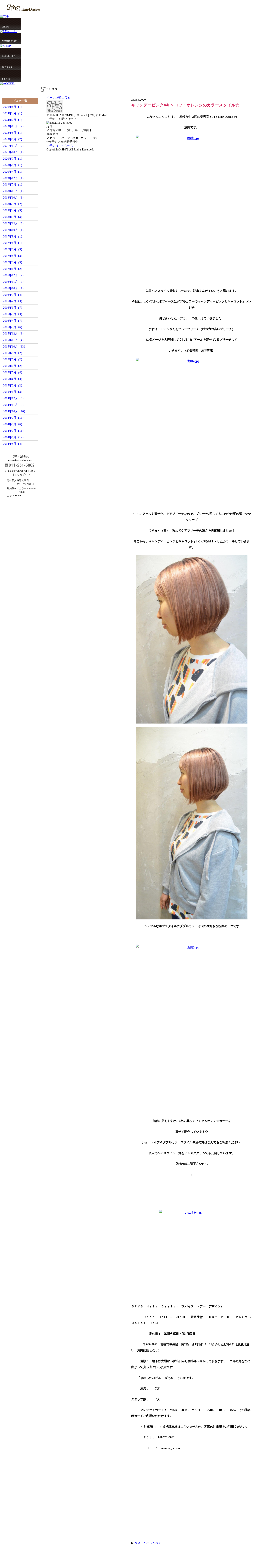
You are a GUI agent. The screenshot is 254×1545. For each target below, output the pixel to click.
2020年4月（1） (13, 171)
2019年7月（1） (13, 184)
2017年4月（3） (13, 255)
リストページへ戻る (148, 1542)
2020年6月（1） (13, 165)
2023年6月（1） (13, 132)
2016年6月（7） (13, 307)
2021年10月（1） (14, 152)
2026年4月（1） (13, 106)
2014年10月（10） (15, 411)
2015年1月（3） (13, 391)
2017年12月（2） (14, 223)
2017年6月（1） (13, 242)
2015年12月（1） (14, 333)
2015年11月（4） (14, 340)
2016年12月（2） (14, 275)
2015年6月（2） (13, 365)
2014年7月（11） (14, 430)
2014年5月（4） (13, 443)
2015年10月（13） (15, 346)
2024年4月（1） (13, 113)
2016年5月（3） (13, 314)
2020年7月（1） (13, 158)
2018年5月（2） (13, 204)
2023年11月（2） (14, 126)
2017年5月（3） (13, 249)
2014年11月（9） (14, 404)
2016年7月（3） (13, 301)
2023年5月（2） (13, 139)
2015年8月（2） (13, 353)
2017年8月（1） (13, 236)
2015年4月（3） (13, 378)
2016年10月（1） (14, 288)
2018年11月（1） (14, 191)
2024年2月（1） (13, 119)
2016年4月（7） (13, 320)
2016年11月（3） (14, 281)
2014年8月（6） (13, 424)
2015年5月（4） (13, 372)
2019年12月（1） (14, 178)
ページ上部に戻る (58, 97)
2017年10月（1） (14, 229)
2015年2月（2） (13, 385)
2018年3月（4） (13, 216)
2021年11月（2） (14, 145)
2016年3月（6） (13, 327)
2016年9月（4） (13, 294)
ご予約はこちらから (59, 145)
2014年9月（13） (14, 417)
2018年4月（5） (13, 210)
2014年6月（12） (14, 437)
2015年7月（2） (13, 359)
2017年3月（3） (13, 262)
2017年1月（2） (13, 268)
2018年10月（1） (14, 197)
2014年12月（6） (14, 398)
